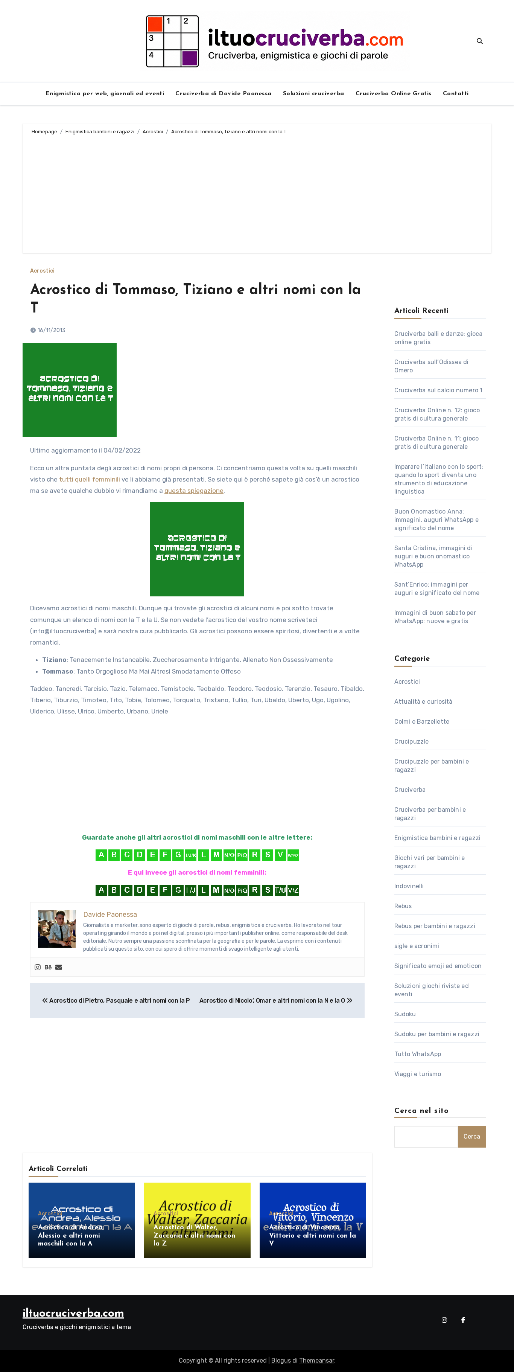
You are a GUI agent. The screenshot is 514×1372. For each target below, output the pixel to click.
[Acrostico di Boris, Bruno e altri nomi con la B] (114, 854)
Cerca (472, 1136)
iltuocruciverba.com (73, 1314)
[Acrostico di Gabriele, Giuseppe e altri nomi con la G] (178, 854)
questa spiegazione (194, 490)
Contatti (456, 94)
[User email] (58, 967)
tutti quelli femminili (89, 479)
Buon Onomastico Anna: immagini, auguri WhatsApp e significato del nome (436, 520)
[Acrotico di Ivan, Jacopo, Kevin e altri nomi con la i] (190, 854)
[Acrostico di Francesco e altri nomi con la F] (165, 854)
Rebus (403, 906)
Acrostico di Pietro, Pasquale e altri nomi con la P (119, 1000)
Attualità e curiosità (423, 701)
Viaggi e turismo (417, 1074)
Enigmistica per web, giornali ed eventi (105, 94)
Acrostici (42, 271)
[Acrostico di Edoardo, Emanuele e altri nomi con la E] (152, 854)
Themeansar (316, 1360)
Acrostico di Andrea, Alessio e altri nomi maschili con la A (71, 1235)
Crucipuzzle (411, 741)
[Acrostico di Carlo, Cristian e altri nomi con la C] (126, 854)
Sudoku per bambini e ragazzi (437, 1034)
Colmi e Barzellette (422, 721)
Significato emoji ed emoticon (438, 966)
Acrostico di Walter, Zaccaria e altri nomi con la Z (194, 1235)
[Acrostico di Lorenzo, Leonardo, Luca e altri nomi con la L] (203, 854)
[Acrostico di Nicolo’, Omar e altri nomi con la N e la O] (229, 854)
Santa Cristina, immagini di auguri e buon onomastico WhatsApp (433, 556)
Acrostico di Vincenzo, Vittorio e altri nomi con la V (312, 1235)
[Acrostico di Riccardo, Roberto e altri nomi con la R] (254, 854)
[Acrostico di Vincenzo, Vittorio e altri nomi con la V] (280, 854)
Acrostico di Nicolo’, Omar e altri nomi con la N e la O (273, 1000)
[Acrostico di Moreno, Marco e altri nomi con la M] (216, 854)
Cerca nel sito (421, 1111)
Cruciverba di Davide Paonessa (223, 94)
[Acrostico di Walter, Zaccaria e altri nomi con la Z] (293, 854)
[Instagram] (37, 967)
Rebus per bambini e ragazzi (434, 926)
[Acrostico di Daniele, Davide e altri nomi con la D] (139, 854)
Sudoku (405, 1014)
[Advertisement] (258, 192)
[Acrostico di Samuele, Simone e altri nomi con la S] (267, 854)
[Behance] (48, 967)
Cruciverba (410, 789)
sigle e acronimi (416, 946)
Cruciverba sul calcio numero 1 (438, 390)
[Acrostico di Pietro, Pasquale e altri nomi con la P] (242, 854)
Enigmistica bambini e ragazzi (437, 837)
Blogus (281, 1360)
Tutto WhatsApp (417, 1054)
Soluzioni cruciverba (313, 94)
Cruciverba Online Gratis (394, 94)
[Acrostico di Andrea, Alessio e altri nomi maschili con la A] (101, 854)
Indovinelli (409, 886)
